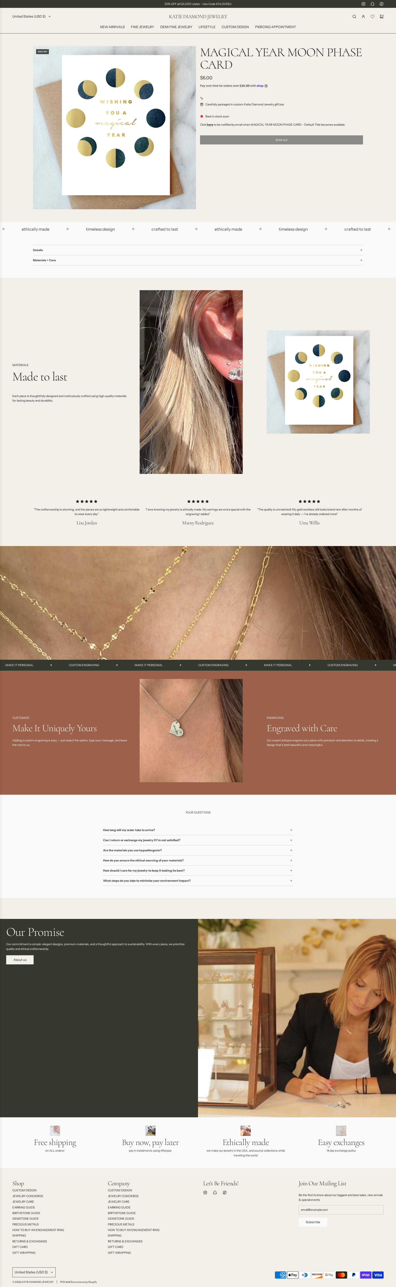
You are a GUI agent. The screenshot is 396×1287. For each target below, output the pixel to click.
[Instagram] (363, 4)
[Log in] (363, 16)
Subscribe (313, 1222)
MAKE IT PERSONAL (94, 665)
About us (19, 960)
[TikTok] (381, 4)
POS (62, 1281)
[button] (16, 732)
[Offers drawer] (372, 16)
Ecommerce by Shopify (84, 1281)
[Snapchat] (372, 4)
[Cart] (381, 16)
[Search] (354, 16)
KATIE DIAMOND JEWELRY (198, 16)
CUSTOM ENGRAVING (30, 665)
